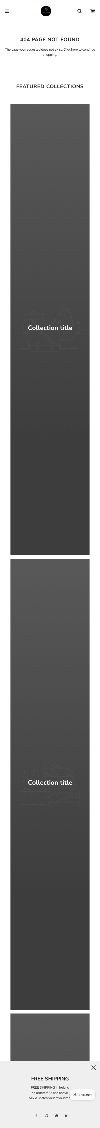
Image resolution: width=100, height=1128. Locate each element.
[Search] (79, 11)
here (74, 49)
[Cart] (92, 11)
